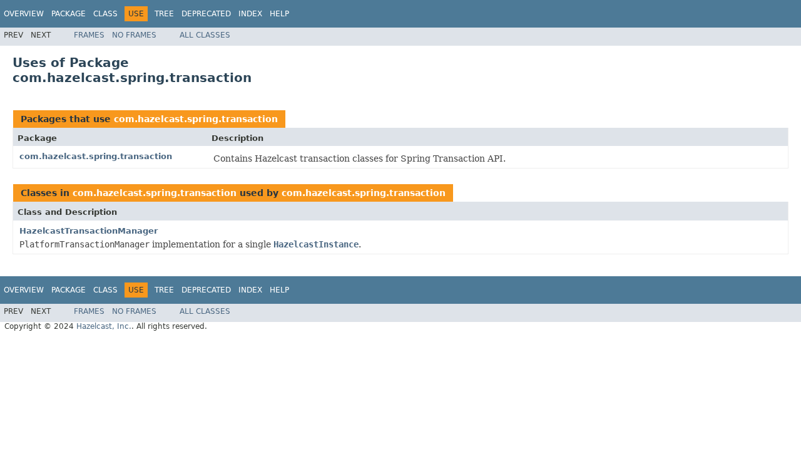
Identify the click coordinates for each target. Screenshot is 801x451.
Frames (89, 35)
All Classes (205, 35)
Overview (24, 13)
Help (279, 13)
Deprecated (206, 13)
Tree (164, 13)
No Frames (134, 35)
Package (68, 13)
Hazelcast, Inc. (103, 326)
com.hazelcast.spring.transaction (196, 119)
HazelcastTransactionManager (88, 231)
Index (250, 13)
